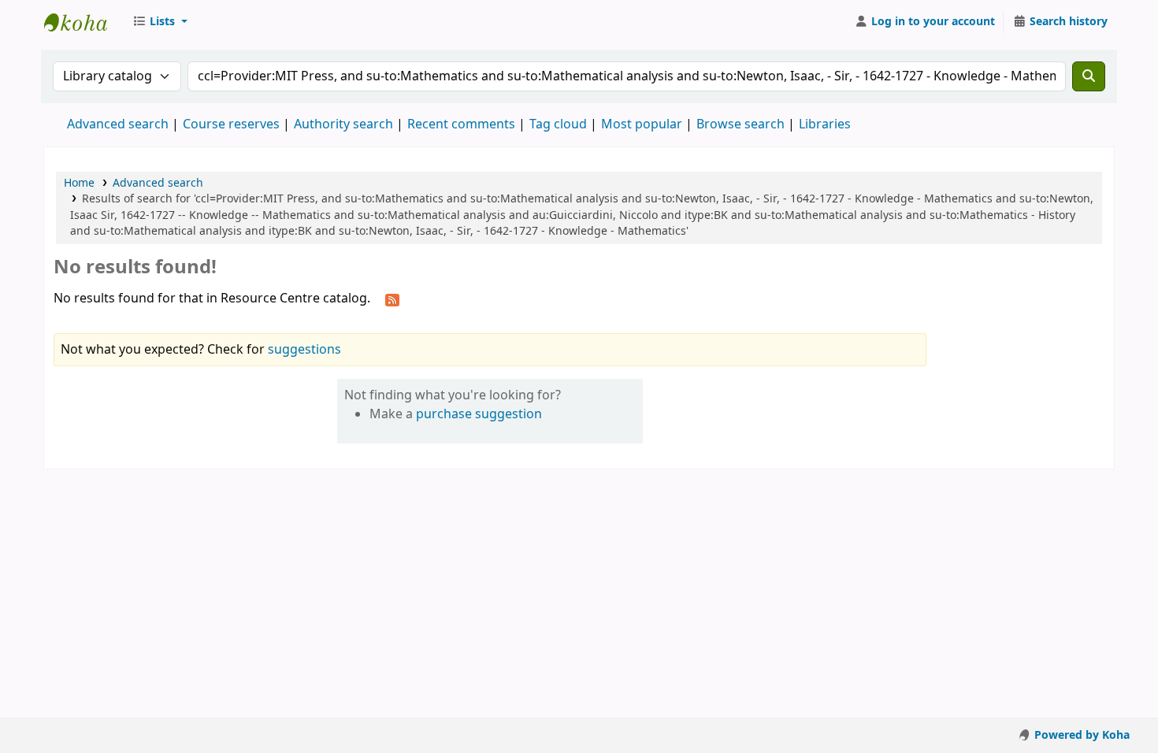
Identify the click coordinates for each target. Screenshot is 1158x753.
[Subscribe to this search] (392, 299)
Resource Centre (83, 22)
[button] (160, 22)
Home (79, 183)
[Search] (1088, 76)
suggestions (304, 349)
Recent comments (461, 124)
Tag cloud (558, 124)
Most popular (641, 124)
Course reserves (231, 124)
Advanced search (118, 124)
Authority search (343, 124)
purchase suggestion (479, 414)
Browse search (740, 124)
